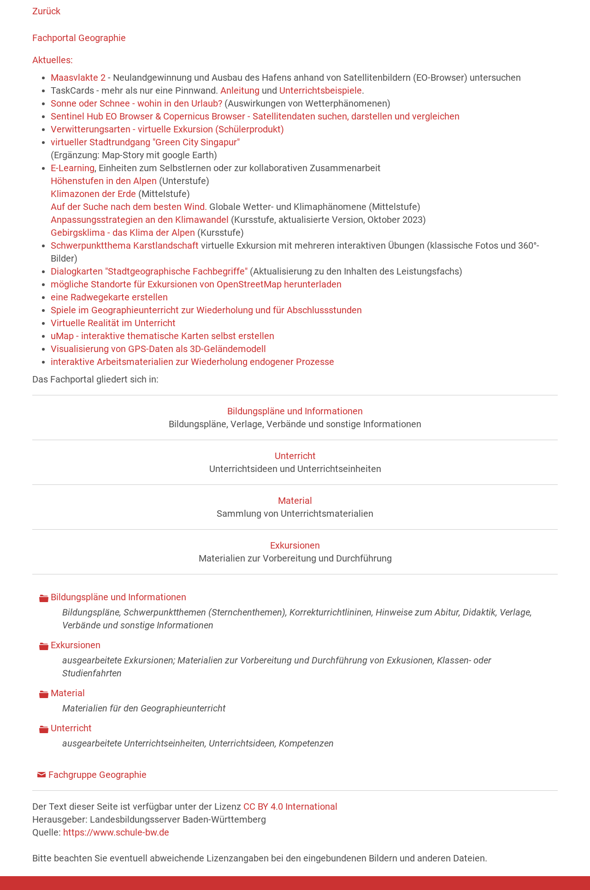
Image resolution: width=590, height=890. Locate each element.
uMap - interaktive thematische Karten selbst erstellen (162, 335)
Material (295, 500)
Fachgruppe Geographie (97, 774)
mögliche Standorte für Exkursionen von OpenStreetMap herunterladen (196, 284)
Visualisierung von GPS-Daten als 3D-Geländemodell (158, 348)
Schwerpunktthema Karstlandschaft (125, 245)
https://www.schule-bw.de (116, 832)
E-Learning (72, 167)
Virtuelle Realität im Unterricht (113, 323)
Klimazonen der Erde (93, 193)
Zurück (46, 11)
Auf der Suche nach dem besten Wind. (129, 206)
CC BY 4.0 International (290, 806)
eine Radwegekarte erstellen (109, 297)
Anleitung (240, 90)
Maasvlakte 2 (78, 77)
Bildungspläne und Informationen (295, 411)
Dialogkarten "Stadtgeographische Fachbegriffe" (149, 271)
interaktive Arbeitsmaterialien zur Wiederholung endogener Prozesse (192, 361)
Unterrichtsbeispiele (320, 90)
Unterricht (295, 455)
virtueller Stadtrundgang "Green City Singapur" (145, 142)
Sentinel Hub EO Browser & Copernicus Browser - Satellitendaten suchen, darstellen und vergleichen (255, 116)
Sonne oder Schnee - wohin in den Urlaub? (136, 103)
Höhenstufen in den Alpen (104, 180)
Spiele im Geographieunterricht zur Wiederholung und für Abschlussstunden (206, 310)
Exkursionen (295, 545)
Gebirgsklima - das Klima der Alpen (123, 232)
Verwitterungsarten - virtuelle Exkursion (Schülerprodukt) (167, 129)
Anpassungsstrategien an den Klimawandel (140, 219)
